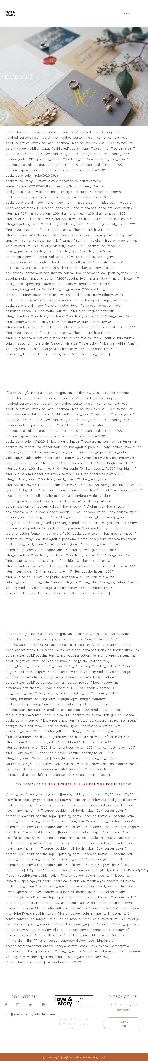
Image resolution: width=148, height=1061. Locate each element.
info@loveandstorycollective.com (30, 1014)
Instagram (123, 1024)
